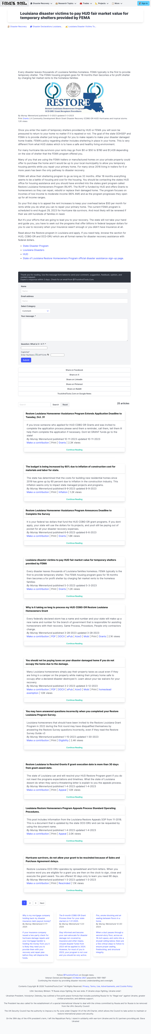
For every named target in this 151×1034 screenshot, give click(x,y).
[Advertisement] (75, 47)
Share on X (74, 374)
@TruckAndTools (70, 975)
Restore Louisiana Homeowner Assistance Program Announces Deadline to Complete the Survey (69, 512)
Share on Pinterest (74, 384)
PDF (53, 636)
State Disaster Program (35, 245)
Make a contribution (38, 442)
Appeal (62, 789)
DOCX (61, 636)
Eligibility (64, 740)
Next (42, 903)
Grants (26, 118)
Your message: (28, 316)
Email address (27, 296)
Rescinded (64, 883)
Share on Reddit (74, 389)
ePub (70, 636)
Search (56, 404)
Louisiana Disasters (33, 250)
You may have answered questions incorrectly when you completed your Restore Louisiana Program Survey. (72, 713)
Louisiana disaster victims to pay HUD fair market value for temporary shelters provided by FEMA (71, 562)
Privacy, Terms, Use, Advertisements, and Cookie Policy (107, 986)
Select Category (28, 306)
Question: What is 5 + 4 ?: (33, 344)
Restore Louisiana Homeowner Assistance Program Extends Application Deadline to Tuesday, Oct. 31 (74, 415)
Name (23, 286)
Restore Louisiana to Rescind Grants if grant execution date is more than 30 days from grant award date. (72, 766)
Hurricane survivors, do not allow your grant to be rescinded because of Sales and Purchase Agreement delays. (73, 859)
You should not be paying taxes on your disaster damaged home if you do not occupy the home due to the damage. (70, 662)
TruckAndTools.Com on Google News (74, 393)
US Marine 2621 (79, 978)
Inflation (63, 492)
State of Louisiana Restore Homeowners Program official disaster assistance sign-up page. (73, 258)
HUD (25, 254)
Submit (26, 360)
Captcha (25, 352)
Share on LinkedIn (74, 379)
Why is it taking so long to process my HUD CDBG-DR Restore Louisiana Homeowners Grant (67, 609)
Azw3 (78, 636)
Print (20, 118)
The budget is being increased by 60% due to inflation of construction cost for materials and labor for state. (70, 468)
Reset (65, 404)
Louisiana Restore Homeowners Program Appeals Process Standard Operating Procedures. (71, 810)
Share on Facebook (74, 370)
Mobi (86, 636)
